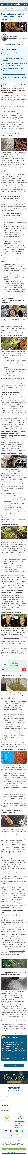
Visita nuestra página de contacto (20, 1126)
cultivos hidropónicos (16, 158)
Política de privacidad (21, 1140)
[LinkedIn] (23, 1059)
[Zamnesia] (13, 4)
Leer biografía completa (8, 1058)
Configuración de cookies (14, 1152)
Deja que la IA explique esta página (14, 44)
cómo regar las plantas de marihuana (14, 878)
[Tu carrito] (26, 4)
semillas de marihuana (17, 1028)
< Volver (14, 1065)
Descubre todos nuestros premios (14, 1082)
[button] (4, 37)
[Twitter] (25, 1059)
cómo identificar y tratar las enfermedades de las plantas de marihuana (13, 426)
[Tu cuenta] (24, 4)
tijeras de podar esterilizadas (11, 638)
